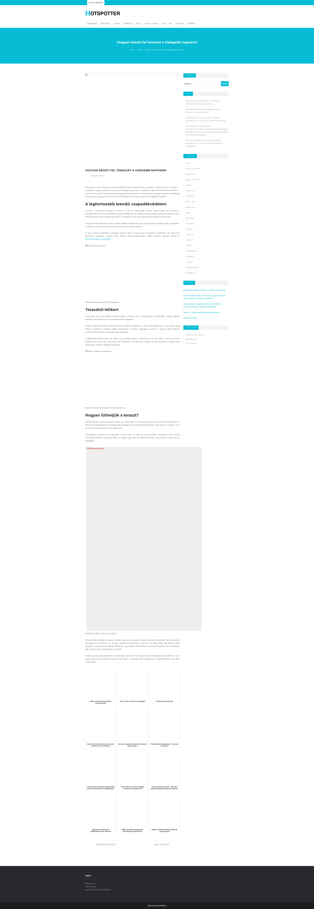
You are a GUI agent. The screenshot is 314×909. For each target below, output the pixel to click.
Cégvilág (190, 174)
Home (132, 50)
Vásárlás (128, 24)
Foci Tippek (191, 343)
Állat (138, 24)
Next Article (162, 844)
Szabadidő (92, 24)
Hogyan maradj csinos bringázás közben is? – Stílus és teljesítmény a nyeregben (204, 143)
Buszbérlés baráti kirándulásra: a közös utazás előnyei (204, 110)
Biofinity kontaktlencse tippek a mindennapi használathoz (202, 102)
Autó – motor (193, 169)
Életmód (190, 196)
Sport (189, 245)
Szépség (191, 24)
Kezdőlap (90, 883)
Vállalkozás (192, 268)
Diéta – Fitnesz (152, 24)
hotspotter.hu (97, 176)
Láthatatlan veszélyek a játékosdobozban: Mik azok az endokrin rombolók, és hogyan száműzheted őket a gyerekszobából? (207, 130)
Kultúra (190, 218)
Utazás (116, 24)
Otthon (140, 50)
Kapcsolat (90, 887)
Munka (189, 229)
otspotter (102, 12)
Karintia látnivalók (190, 318)
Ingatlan (179, 24)
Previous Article (105, 844)
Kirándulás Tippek (195, 335)
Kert (188, 213)
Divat (188, 185)
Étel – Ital (167, 24)
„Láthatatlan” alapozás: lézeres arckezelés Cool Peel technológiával (206, 119)
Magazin (190, 224)
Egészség (105, 24)
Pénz (188, 240)
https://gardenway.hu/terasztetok (98, 239)
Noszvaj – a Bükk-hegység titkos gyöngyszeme (201, 312)
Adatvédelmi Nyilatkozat (98, 890)
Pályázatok (192, 339)
